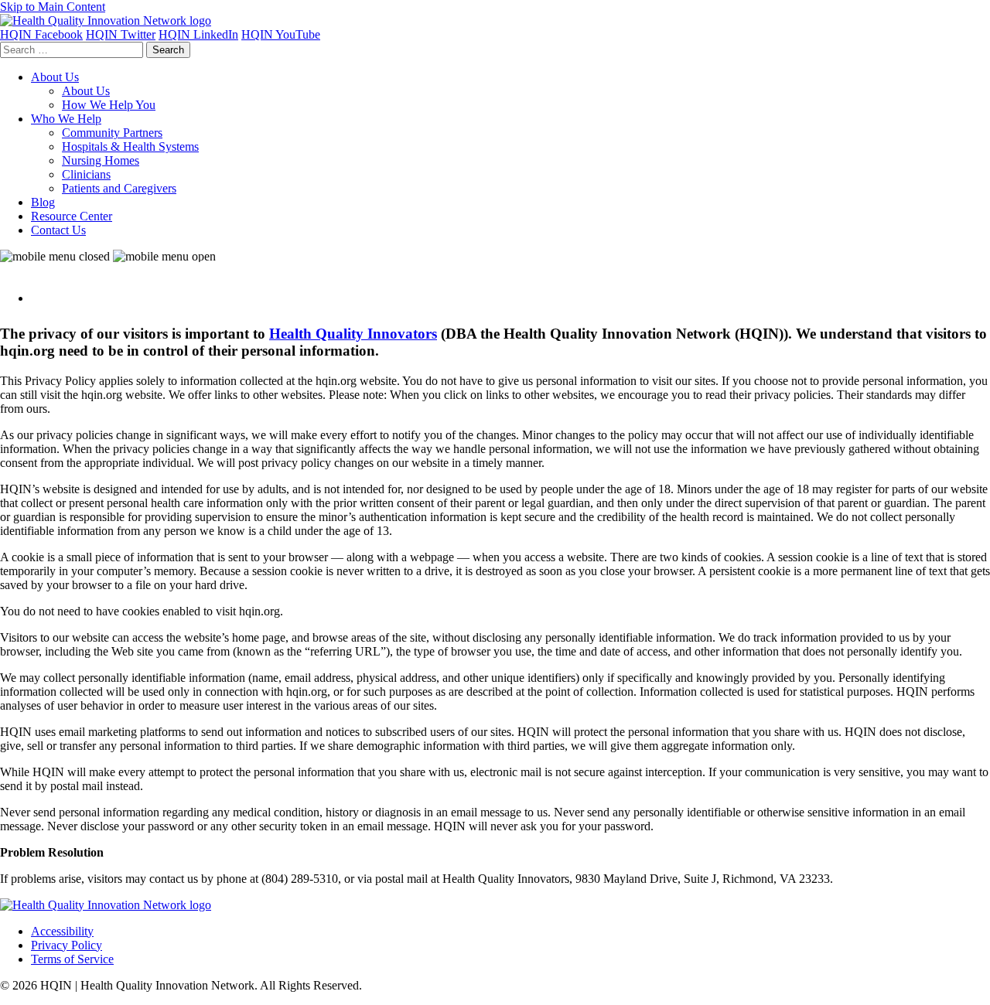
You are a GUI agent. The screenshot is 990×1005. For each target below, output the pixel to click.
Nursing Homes (100, 160)
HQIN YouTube (280, 34)
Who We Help (66, 118)
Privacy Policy (66, 945)
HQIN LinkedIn (198, 34)
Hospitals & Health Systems (130, 146)
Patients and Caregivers (119, 188)
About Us (55, 76)
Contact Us (58, 230)
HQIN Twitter (120, 34)
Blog (43, 202)
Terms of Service (72, 959)
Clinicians (86, 174)
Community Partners (112, 132)
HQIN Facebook (41, 34)
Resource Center (71, 216)
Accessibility (62, 931)
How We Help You (108, 104)
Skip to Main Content (52, 6)
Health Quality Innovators (353, 333)
